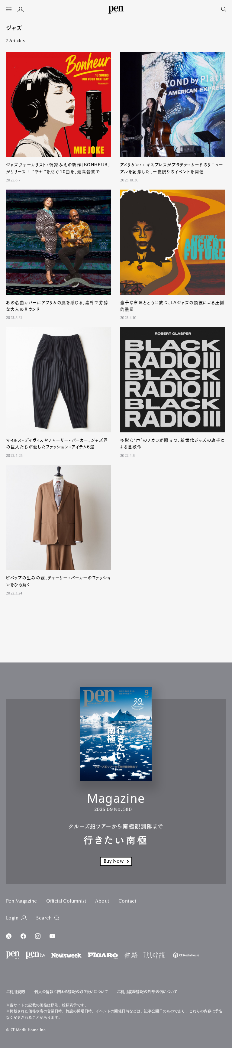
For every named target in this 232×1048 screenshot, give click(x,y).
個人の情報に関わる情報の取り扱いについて (71, 992)
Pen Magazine (21, 901)
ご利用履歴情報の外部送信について (147, 992)
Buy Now (114, 861)
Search (44, 918)
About (102, 901)
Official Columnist (66, 901)
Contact (127, 901)
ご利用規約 (15, 992)
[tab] (8, 10)
